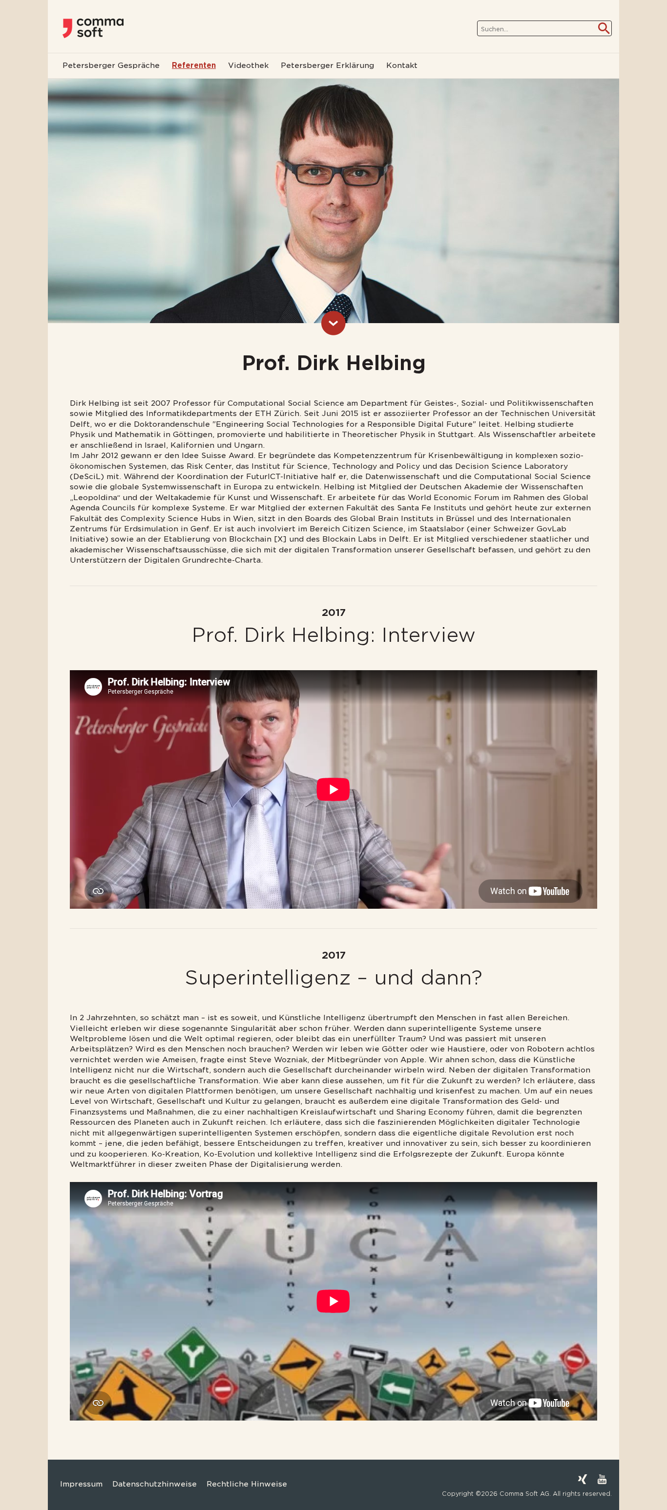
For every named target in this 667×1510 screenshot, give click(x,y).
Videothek (248, 65)
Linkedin (563, 1479)
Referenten (194, 65)
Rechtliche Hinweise (247, 1484)
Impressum (81, 1484)
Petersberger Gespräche (111, 65)
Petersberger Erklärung (327, 65)
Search (604, 28)
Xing (582, 1479)
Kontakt (401, 65)
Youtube (602, 1479)
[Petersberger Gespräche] (93, 28)
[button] (21, 1488)
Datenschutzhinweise (154, 1484)
